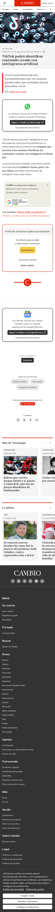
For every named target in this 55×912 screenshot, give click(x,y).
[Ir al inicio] (27, 3)
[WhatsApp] (42, 581)
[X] (30, 581)
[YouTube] (36, 581)
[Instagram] (19, 581)
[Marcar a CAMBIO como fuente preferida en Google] (27, 201)
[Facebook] (13, 581)
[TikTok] (24, 581)
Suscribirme (27, 250)
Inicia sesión (27, 265)
